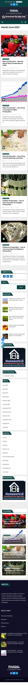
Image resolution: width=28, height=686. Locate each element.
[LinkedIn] (2, 346)
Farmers (5, 441)
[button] (22, 22)
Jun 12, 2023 (7, 114)
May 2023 (5, 389)
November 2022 (7, 412)
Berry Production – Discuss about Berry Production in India (13, 63)
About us (3, 626)
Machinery (5, 452)
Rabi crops (5, 460)
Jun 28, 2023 (7, 67)
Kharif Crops (6, 449)
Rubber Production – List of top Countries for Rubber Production (13, 203)
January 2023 (6, 404)
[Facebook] (2, 339)
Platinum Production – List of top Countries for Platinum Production (14, 249)
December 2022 (7, 408)
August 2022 (6, 423)
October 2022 (6, 415)
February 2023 (6, 400)
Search (4, 282)
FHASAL (14, 10)
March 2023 (6, 396)
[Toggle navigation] (25, 22)
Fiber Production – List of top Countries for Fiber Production (14, 110)
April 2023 (5, 393)
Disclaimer (4, 619)
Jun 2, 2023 (7, 253)
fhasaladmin (16, 67)
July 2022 (5, 427)
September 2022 (7, 419)
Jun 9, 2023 (7, 160)
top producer (6, 105)
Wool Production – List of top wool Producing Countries (14, 157)
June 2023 (5, 385)
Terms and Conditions (6, 616)
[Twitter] (2, 343)
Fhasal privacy (5, 623)
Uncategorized (6, 468)
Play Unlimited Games (8, 456)
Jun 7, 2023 (7, 207)
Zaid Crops (5, 472)
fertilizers (5, 445)
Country (5, 437)
